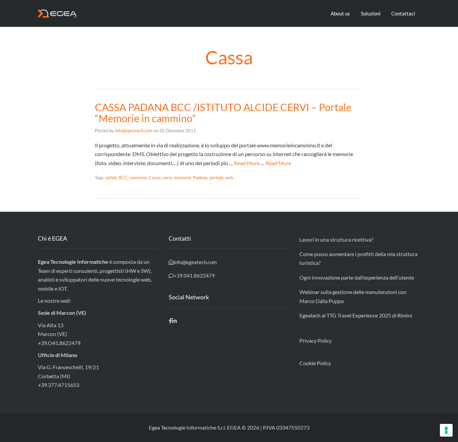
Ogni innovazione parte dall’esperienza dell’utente (356, 277)
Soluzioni (371, 13)
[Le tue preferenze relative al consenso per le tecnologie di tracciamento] (446, 430)
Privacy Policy (315, 340)
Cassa (155, 177)
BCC (123, 177)
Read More (247, 163)
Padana (200, 177)
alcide (111, 177)
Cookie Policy (315, 363)
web (229, 177)
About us (340, 13)
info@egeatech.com (134, 130)
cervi (167, 177)
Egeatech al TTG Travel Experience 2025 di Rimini (355, 315)
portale (216, 177)
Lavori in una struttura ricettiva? (336, 239)
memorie (182, 177)
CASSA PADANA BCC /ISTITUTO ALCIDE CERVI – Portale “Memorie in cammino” (223, 112)
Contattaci (403, 13)
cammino (138, 177)
